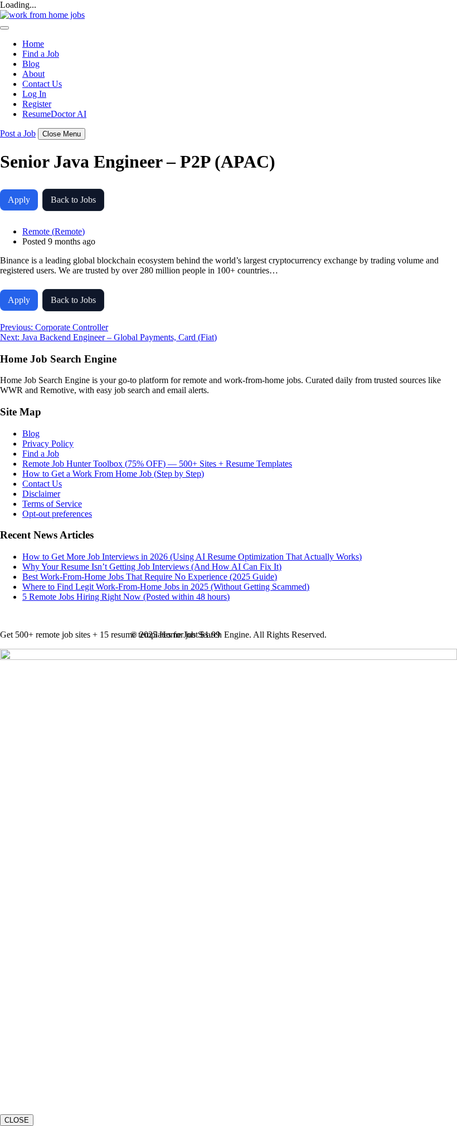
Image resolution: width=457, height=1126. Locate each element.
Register (36, 104)
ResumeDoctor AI (54, 114)
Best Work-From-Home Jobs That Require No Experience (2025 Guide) (149, 576)
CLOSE (16, 1120)
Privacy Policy (48, 443)
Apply (19, 199)
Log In (34, 94)
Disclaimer (41, 493)
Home (33, 43)
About (33, 74)
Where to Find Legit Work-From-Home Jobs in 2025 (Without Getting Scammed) (165, 586)
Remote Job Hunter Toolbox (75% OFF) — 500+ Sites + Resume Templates (157, 463)
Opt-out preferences (57, 513)
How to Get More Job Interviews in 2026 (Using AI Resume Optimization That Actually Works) (192, 556)
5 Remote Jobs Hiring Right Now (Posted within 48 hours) (126, 596)
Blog (31, 63)
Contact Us (42, 84)
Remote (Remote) (53, 231)
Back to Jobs (73, 199)
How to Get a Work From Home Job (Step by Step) (113, 473)
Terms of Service (52, 503)
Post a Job (18, 133)
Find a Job (40, 53)
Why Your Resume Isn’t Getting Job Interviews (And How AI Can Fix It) (151, 566)
